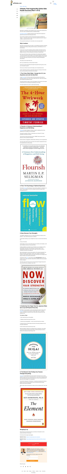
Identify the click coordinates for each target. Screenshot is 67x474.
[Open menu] (50, 3)
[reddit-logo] (17, 15)
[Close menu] (53, 1)
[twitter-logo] (17, 11)
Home (21, 6)
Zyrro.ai (37, 451)
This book (21, 130)
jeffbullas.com (17, 3)
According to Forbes (23, 33)
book (27, 257)
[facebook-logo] (17, 9)
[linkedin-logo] (17, 13)
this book (23, 77)
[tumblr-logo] (17, 17)
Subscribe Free (32, 460)
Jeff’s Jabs (24, 6)
